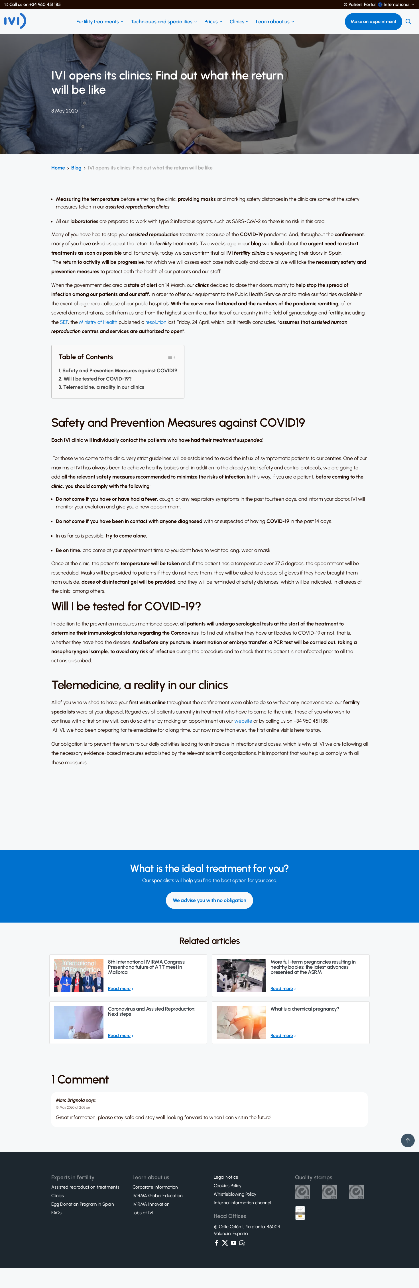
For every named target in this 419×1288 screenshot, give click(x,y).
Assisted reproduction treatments (85, 1187)
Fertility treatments (97, 21)
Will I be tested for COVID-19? (98, 379)
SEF (64, 322)
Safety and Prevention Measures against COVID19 (119, 370)
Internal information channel (242, 1202)
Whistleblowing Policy (235, 1194)
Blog (76, 168)
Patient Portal (362, 4)
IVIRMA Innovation (151, 1204)
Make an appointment (373, 21)
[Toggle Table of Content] (171, 357)
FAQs (56, 1212)
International (397, 4)
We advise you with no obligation (209, 900)
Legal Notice (226, 1177)
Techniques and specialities (161, 21)
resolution (155, 322)
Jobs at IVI (143, 1212)
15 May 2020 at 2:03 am (73, 1107)
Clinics (237, 21)
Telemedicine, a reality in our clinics (103, 387)
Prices (211, 21)
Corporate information (155, 1187)
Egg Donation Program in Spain (82, 1204)
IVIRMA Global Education (158, 1195)
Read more (119, 988)
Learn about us (272, 21)
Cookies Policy (227, 1185)
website (243, 721)
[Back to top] (408, 1140)
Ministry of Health (98, 322)
